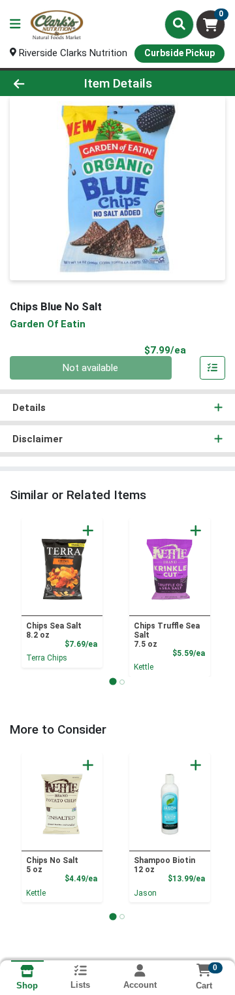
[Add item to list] (213, 368)
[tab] (112, 681)
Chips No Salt (52, 865)
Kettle (143, 667)
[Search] (179, 24)
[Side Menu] (15, 24)
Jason (145, 893)
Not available (90, 368)
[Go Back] (37, 83)
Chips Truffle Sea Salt (167, 635)
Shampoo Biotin (164, 865)
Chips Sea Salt (54, 630)
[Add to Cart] (88, 530)
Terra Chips (46, 657)
